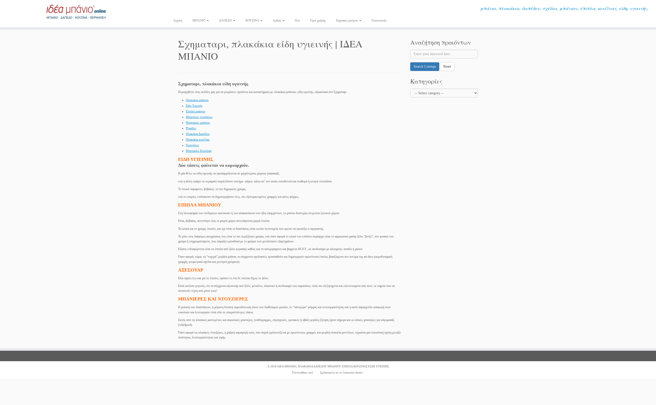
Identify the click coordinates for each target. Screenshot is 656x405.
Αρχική (177, 20)
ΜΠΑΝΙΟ (199, 20)
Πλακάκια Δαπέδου (198, 134)
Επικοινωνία (379, 20)
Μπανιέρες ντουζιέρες (199, 117)
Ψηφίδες (191, 128)
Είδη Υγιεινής (194, 106)
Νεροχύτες (192, 145)
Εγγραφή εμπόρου (347, 20)
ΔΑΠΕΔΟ (226, 20)
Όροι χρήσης (318, 20)
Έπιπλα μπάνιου (195, 111)
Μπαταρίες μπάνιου (198, 122)
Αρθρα (277, 20)
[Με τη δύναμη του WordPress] (315, 371)
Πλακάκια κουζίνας (198, 139)
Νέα (297, 20)
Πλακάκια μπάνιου (197, 100)
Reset (447, 66)
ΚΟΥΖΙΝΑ (252, 20)
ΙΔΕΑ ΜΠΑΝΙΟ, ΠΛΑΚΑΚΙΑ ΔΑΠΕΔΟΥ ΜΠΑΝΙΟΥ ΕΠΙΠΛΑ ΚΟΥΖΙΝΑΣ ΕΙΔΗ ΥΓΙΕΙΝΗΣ (333, 366)
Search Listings (425, 66)
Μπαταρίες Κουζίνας (199, 151)
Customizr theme (353, 372)
